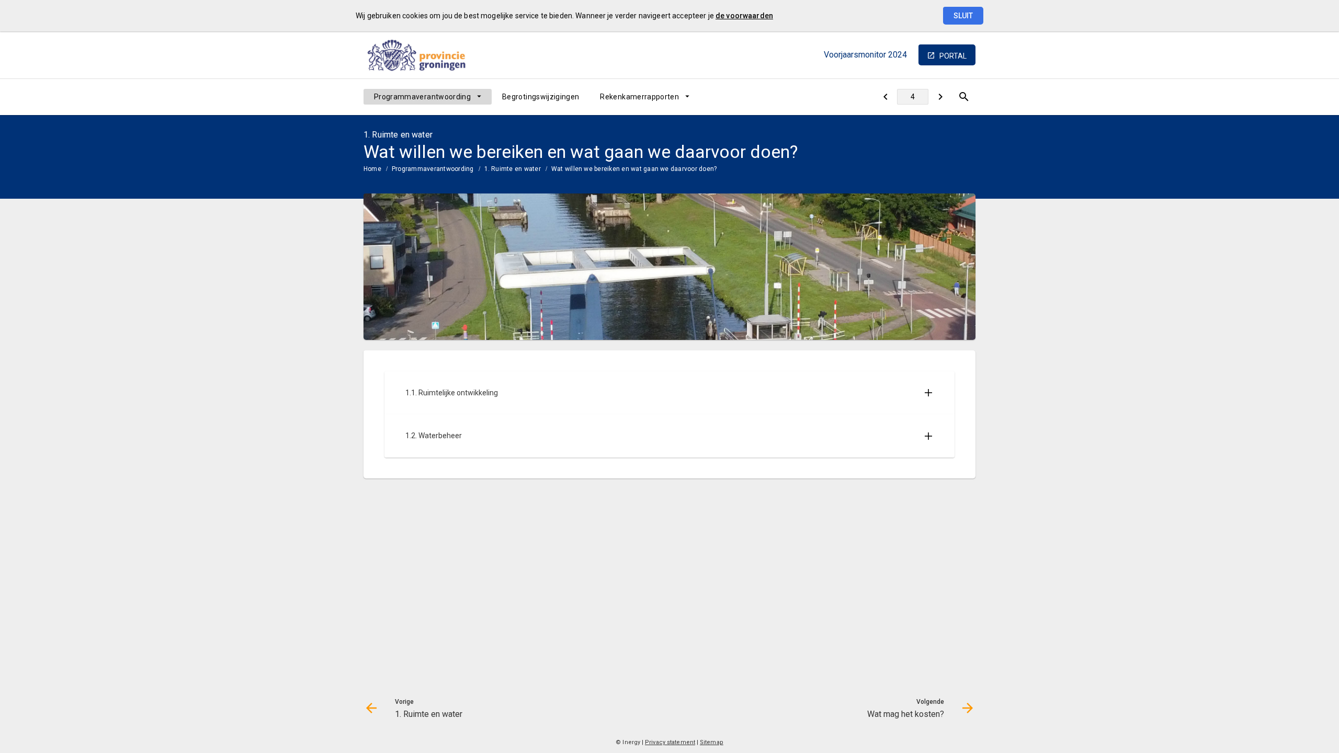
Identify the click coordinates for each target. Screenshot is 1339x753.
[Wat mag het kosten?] (940, 97)
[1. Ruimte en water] (885, 97)
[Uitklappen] (928, 392)
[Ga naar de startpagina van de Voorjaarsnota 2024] (421, 55)
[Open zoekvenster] (963, 97)
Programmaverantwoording (422, 97)
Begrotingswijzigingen (540, 97)
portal (953, 56)
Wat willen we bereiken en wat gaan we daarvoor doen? (634, 169)
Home (372, 169)
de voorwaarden (744, 16)
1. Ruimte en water (512, 169)
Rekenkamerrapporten (639, 97)
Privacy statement (670, 742)
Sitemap (711, 742)
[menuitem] (428, 97)
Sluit (963, 16)
